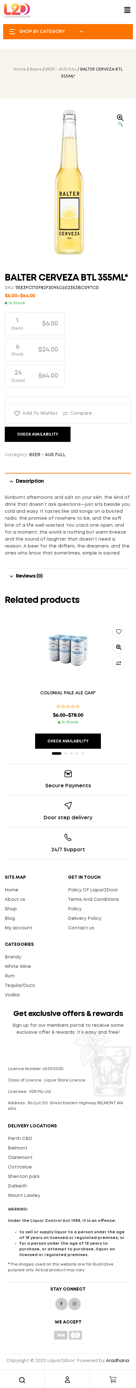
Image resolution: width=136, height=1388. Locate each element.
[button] (127, 10)
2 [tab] (66, 753)
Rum (10, 976)
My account (18, 928)
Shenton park (24, 1177)
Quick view (118, 647)
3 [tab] (71, 753)
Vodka (12, 995)
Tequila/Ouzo (20, 986)
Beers (36, 69)
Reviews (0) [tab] (29, 576)
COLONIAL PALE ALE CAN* (68, 693)
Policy (75, 909)
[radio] (35, 323)
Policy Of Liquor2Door (93, 890)
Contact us (81, 928)
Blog (10, 918)
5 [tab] (83, 753)
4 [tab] (77, 753)
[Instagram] (75, 1304)
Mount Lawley (24, 1196)
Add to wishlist (40, 413)
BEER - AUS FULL (61, 69)
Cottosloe (20, 1167)
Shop (11, 909)
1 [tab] (56, 753)
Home (19, 69)
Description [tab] (30, 481)
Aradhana (117, 1361)
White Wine (18, 967)
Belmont (18, 1148)
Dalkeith (17, 1186)
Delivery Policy (84, 918)
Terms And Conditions (93, 900)
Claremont (20, 1158)
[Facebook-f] (61, 1304)
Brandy (13, 957)
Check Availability (37, 434)
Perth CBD (20, 1139)
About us (15, 900)
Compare (81, 413)
